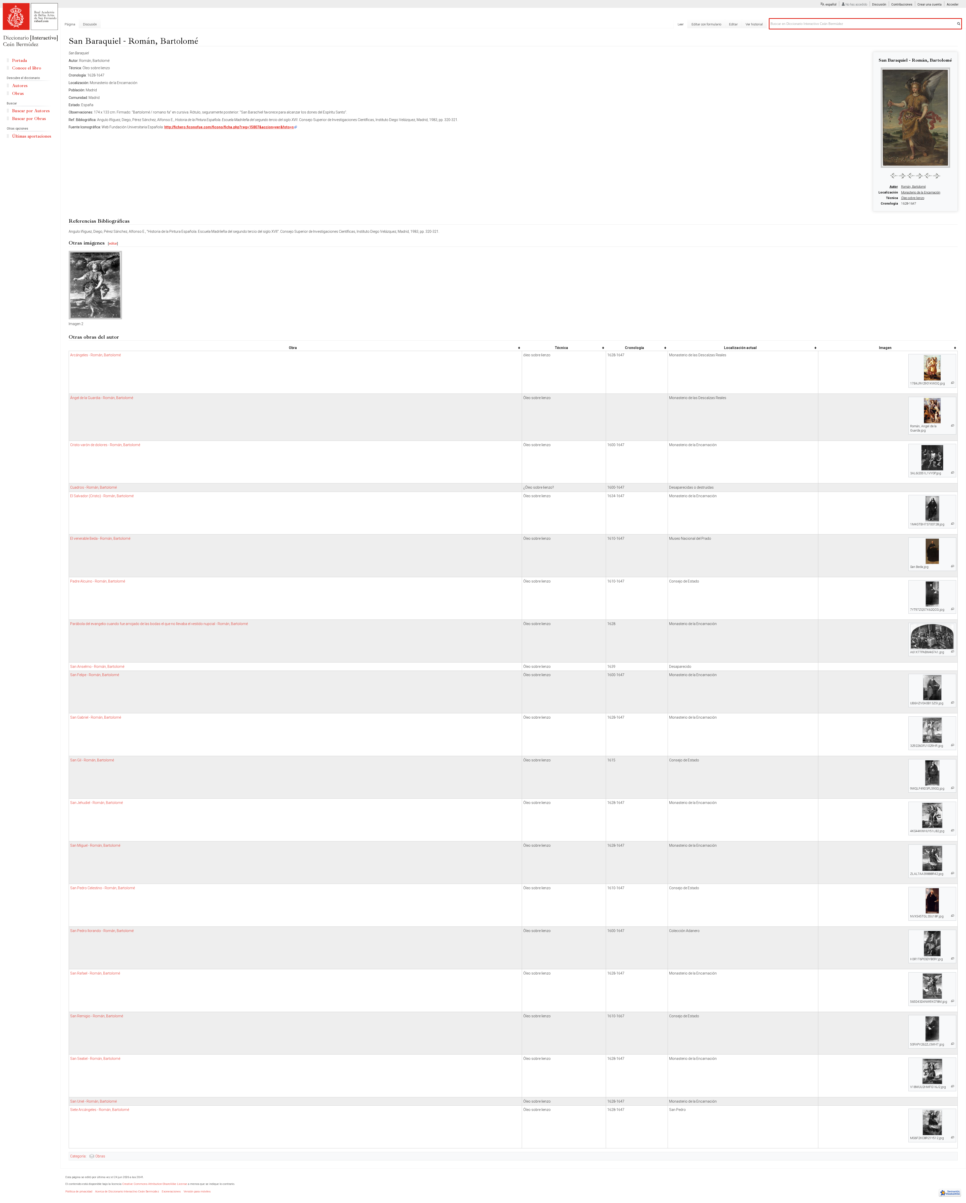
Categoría (78, 1156)
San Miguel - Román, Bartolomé (95, 845)
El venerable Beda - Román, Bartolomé (100, 538)
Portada (19, 60)
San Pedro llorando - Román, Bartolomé (102, 931)
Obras (100, 1156)
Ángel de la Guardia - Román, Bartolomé (101, 398)
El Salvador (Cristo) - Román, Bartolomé (102, 496)
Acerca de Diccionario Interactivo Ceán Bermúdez (127, 1191)
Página (70, 24)
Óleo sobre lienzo (912, 198)
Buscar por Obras (29, 119)
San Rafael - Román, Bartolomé (95, 973)
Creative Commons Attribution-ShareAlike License (154, 1184)
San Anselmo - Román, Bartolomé (97, 667)
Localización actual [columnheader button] (740, 348)
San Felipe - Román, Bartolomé (94, 675)
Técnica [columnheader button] (561, 348)
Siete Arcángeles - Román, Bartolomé (99, 1110)
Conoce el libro (26, 68)
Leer (681, 24)
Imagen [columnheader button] (885, 348)
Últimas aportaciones (31, 136)
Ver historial (754, 24)
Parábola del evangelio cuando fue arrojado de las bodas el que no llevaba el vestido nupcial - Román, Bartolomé (159, 624)
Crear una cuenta (929, 4)
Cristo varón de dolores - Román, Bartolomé (105, 445)
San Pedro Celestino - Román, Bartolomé (102, 888)
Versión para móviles (197, 1191)
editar (113, 243)
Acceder (952, 4)
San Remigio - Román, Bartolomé (96, 1016)
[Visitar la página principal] (30, 25)
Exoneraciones (171, 1191)
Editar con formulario (706, 24)
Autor (894, 186)
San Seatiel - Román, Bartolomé (95, 1059)
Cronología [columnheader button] (634, 348)
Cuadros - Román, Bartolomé (93, 487)
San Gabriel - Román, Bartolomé (95, 717)
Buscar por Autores (31, 111)
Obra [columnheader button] (293, 348)
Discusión (879, 4)
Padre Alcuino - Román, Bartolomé (97, 581)
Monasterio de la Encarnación (920, 192)
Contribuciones (901, 4)
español (830, 4)
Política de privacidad (78, 1191)
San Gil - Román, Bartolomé (92, 760)
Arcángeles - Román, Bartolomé (95, 355)
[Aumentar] (952, 382)
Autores (19, 86)
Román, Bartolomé (913, 186)
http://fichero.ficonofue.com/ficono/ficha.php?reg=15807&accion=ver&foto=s (229, 127)
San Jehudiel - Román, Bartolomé (96, 803)
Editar (733, 24)
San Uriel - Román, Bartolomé (93, 1101)
